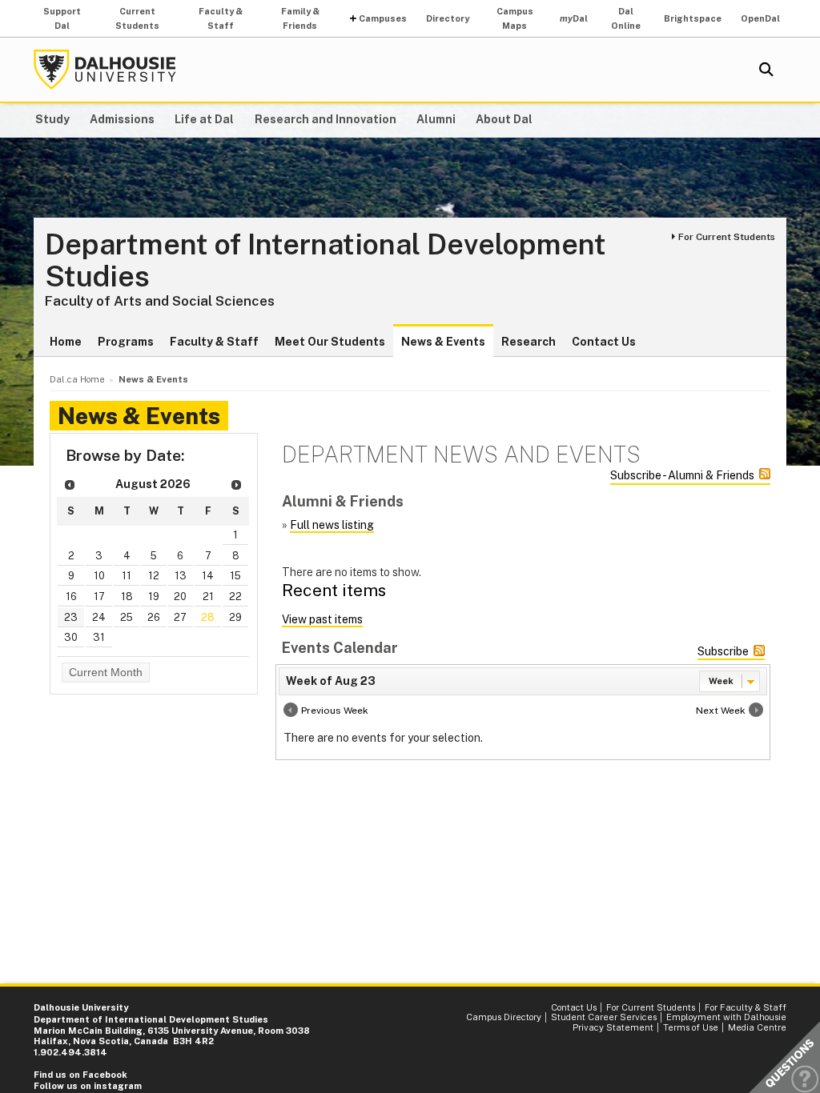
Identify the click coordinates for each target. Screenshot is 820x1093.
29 (235, 617)
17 (99, 597)
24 (99, 617)
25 (126, 617)
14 (208, 576)
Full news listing (332, 524)
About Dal (504, 119)
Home (66, 341)
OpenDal (760, 18)
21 (208, 597)
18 (127, 597)
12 (153, 576)
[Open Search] (766, 70)
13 (181, 576)
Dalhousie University (105, 70)
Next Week (721, 710)
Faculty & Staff (221, 18)
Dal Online (626, 18)
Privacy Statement (613, 1027)
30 (71, 637)
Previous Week (334, 710)
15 (235, 576)
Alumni (436, 119)
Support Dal (62, 18)
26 (153, 617)
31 (99, 637)
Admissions (122, 119)
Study (52, 119)
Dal (574, 18)
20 (180, 597)
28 (208, 617)
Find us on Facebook (80, 1074)
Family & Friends (300, 18)
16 (71, 597)
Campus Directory (503, 1017)
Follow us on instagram (89, 1085)
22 (235, 597)
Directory (447, 18)
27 (180, 617)
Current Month (106, 672)
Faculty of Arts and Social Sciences (160, 301)
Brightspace (693, 18)
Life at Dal (204, 119)
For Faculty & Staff (745, 1007)
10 (99, 576)
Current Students (137, 18)
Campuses (383, 18)
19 (153, 597)
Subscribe (723, 651)
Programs (126, 341)
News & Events (443, 341)
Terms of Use (690, 1027)
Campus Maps (514, 18)
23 (71, 617)
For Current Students (726, 236)
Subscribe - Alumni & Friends (682, 475)
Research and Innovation (325, 119)
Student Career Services (604, 1017)
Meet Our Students (330, 341)
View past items (322, 619)
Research (528, 341)
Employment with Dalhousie (726, 1017)
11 (126, 576)
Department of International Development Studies (325, 260)
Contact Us (604, 341)
